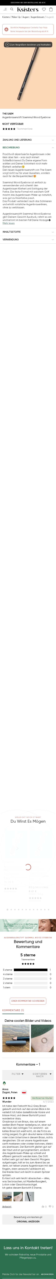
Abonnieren (47, 1274)
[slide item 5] (22, 910)
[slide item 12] (48, 910)
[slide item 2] (11, 910)
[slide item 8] (34, 910)
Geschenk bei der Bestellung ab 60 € (28, 2)
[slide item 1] (7, 910)
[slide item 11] (45, 910)
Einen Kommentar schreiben (28, 1001)
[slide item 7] (30, 910)
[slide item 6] (26, 910)
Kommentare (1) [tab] (13, 1010)
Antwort (6, 1206)
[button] (28, 140)
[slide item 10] (41, 910)
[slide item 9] (37, 910)
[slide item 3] (15, 910)
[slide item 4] (19, 910)
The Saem (7, 113)
